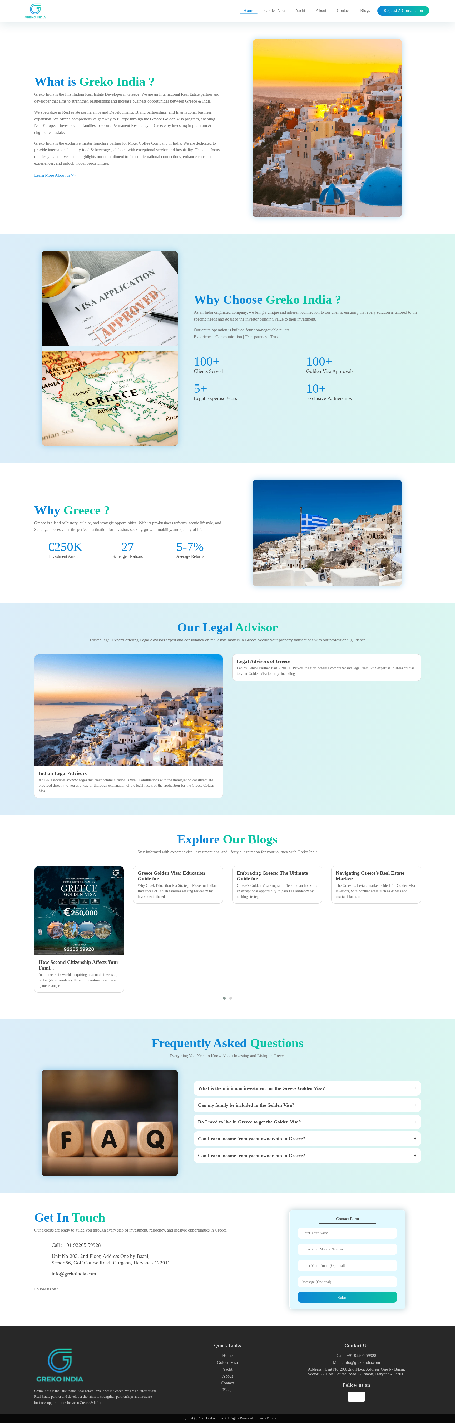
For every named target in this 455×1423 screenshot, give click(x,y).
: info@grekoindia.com (356, 1362)
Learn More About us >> (55, 175)
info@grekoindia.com (74, 1274)
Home (248, 10)
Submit (344, 1297)
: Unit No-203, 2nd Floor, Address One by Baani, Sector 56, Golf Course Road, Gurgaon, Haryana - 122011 (356, 1371)
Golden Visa (274, 10)
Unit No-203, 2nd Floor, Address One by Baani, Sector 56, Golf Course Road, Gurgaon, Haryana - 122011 (111, 1259)
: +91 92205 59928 (356, 1355)
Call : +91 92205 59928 (76, 1245)
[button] (224, 998)
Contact (343, 10)
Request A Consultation (403, 10)
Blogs (365, 10)
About (321, 10)
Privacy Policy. (266, 1418)
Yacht (300, 10)
